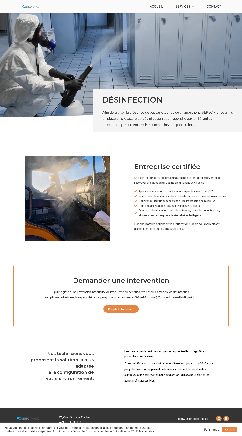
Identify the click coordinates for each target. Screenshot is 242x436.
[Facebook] (226, 418)
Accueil (156, 6)
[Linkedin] (219, 418)
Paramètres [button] (211, 429)
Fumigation (184, 16)
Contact (214, 6)
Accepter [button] (229, 429)
